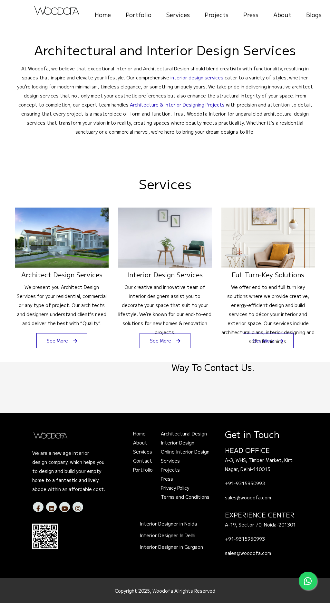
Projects (216, 14)
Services (178, 14)
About (282, 14)
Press (250, 14)
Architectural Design (184, 433)
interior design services (196, 77)
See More (58, 340)
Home (103, 14)
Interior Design (177, 442)
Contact (142, 460)
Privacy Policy (175, 488)
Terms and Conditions (185, 497)
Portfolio (138, 14)
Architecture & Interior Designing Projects (177, 104)
